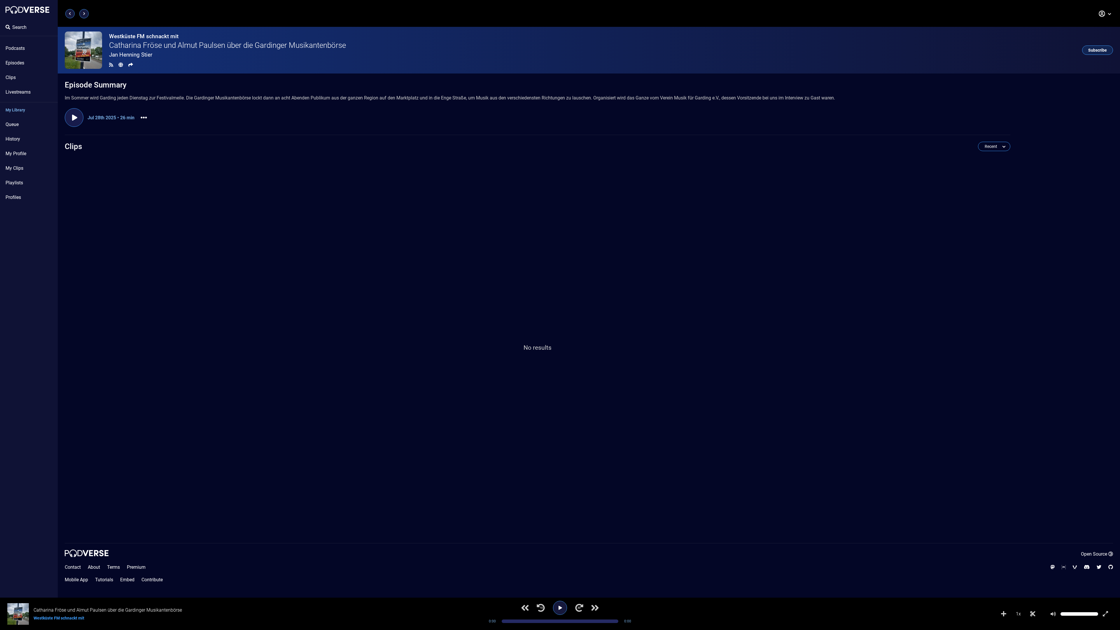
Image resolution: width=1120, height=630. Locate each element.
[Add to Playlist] (1003, 614)
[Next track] (595, 608)
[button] (1105, 13)
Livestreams (18, 92)
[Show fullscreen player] (1105, 614)
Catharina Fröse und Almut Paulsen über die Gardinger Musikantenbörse (227, 45)
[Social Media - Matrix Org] (1064, 567)
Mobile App (76, 579)
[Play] (560, 608)
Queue (12, 124)
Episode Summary (96, 84)
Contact (73, 567)
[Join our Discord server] (1087, 567)
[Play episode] (74, 117)
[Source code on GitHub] (1110, 567)
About (94, 567)
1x (1018, 614)
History (13, 139)
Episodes (15, 63)
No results (538, 347)
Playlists (14, 183)
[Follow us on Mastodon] (1053, 567)
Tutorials (104, 579)
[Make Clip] (1033, 614)
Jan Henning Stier (130, 54)
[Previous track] (525, 608)
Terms (113, 567)
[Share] (130, 65)
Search (19, 27)
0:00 (492, 621)
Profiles (13, 197)
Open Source (1094, 554)
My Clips (14, 168)
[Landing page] (27, 10)
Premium (136, 567)
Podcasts (15, 48)
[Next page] (84, 13)
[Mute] (1053, 614)
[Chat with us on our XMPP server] (1075, 567)
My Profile (16, 153)
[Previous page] (70, 13)
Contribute (152, 579)
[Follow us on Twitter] (1099, 567)
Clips (11, 77)
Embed (127, 579)
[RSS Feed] (111, 65)
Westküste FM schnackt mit (143, 36)
